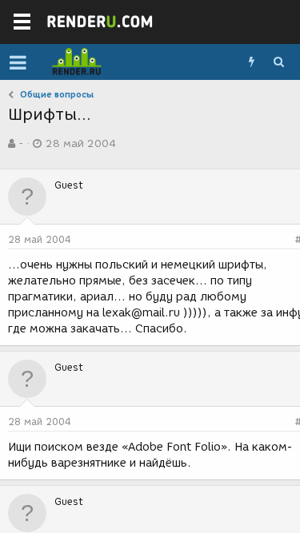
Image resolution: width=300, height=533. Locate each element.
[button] (18, 62)
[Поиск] (278, 62)
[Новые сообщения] (251, 62)
